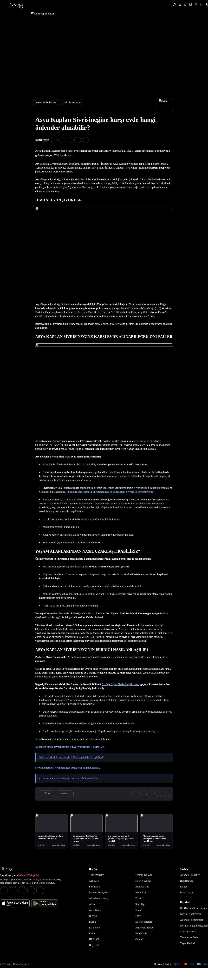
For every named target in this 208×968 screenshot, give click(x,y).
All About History (99, 898)
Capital (139, 939)
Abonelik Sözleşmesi (191, 919)
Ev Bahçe (94, 927)
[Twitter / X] (22, 890)
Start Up (139, 904)
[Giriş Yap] (206, 4)
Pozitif (139, 898)
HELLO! (94, 939)
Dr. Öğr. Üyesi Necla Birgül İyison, (121, 684)
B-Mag (93, 915)
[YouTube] (13, 890)
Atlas (92, 904)
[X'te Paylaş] (62, 140)
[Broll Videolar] (196, 4)
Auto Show (95, 910)
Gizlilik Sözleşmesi (190, 914)
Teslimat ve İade (189, 937)
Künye (183, 886)
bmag (9, 964)
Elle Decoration (143, 921)
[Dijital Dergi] (190, 4)
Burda (92, 921)
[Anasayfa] (179, 4)
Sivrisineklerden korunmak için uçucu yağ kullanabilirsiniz (67, 767)
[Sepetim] (201, 4)
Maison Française (98, 892)
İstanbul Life (142, 886)
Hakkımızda (186, 880)
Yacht (138, 910)
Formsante (94, 886)
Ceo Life (94, 880)
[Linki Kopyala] (167, 794)
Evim (92, 933)
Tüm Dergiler (96, 874)
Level (138, 915)
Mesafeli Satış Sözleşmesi (194, 925)
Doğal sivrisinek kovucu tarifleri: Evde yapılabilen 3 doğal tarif (69, 746)
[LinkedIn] (31, 890)
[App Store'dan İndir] (15, 903)
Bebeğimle (141, 933)
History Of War (143, 874)
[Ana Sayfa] (7, 869)
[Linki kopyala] (85, 140)
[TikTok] (40, 890)
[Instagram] (4, 890)
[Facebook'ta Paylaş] (54, 140)
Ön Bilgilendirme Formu (193, 908)
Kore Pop (140, 892)
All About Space (144, 927)
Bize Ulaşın (186, 892)
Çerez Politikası (188, 931)
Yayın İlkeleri (187, 943)
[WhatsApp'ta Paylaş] (70, 140)
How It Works (143, 880)
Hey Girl (94, 945)
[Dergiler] (185, 4)
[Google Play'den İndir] (45, 903)
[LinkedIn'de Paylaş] (77, 140)
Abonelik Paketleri (190, 874)
